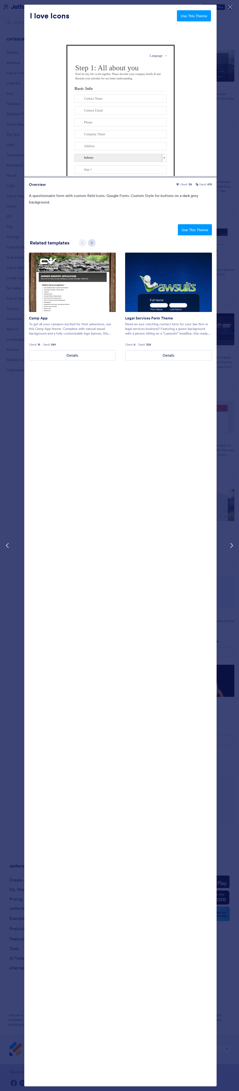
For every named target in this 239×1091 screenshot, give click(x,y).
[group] (72, 306)
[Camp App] (72, 282)
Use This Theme (194, 16)
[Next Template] (231, 545)
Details (72, 355)
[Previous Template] (7, 545)
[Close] (230, 7)
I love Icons (49, 15)
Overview (37, 184)
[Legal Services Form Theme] (168, 282)
